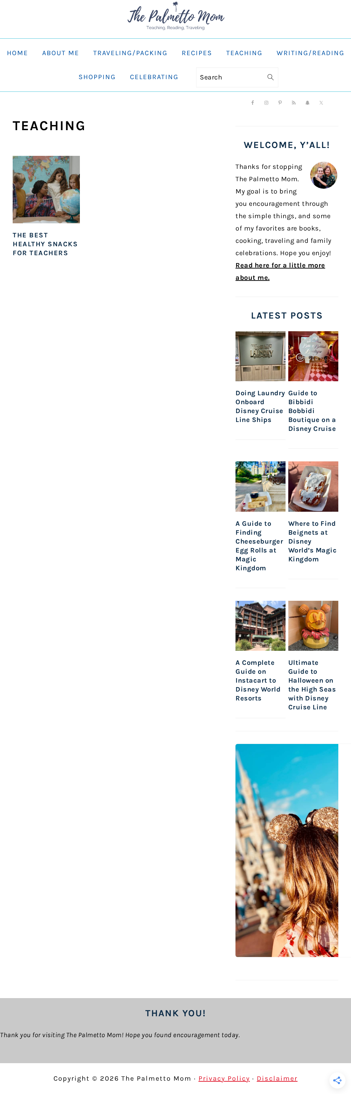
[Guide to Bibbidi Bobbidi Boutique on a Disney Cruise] (313, 356)
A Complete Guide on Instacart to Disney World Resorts (257, 680)
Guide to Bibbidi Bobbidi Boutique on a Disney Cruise (312, 411)
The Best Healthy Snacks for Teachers (45, 244)
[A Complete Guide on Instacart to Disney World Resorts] (260, 626)
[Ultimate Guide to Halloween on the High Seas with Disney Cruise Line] (313, 626)
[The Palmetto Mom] (175, 32)
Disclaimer (277, 1078)
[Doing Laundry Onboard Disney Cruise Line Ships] (260, 356)
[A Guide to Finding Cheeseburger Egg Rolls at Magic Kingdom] (260, 486)
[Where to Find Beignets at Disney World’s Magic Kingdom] (313, 486)
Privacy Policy (224, 1078)
